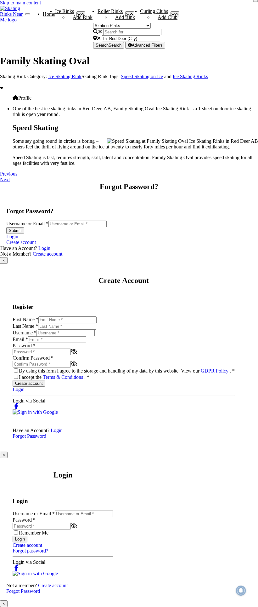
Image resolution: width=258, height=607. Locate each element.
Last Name (25, 326)
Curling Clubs (154, 12)
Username (24, 332)
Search (108, 45)
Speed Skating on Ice (142, 76)
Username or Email (27, 223)
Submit (15, 230)
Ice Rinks (64, 12)
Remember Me (33, 532)
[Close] (255, 1)
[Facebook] (16, 406)
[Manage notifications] (241, 591)
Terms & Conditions (63, 377)
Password (24, 345)
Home (49, 14)
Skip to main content (20, 2)
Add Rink (83, 17)
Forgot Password (29, 436)
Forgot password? (30, 550)
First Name (25, 319)
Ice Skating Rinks (190, 76)
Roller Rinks (110, 12)
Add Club (167, 17)
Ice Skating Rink (64, 76)
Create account (21, 242)
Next (5, 179)
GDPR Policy (215, 370)
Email (20, 339)
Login (12, 236)
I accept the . (54, 377)
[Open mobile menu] (27, 14)
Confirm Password (33, 358)
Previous (8, 173)
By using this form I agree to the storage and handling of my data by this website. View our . (127, 370)
